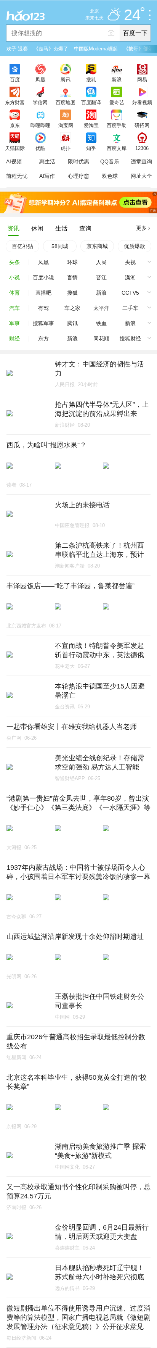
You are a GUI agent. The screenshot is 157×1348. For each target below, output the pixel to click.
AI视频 (14, 161)
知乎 (91, 148)
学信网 (40, 102)
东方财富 (15, 102)
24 (132, 15)
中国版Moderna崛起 (96, 49)
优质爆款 (134, 246)
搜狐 (91, 79)
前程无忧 (16, 176)
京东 (15, 125)
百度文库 (117, 148)
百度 (15, 79)
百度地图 (65, 102)
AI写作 (47, 176)
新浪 (117, 79)
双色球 (110, 176)
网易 (142, 79)
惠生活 (47, 161)
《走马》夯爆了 (51, 49)
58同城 (59, 246)
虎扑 (65, 148)
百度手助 (117, 125)
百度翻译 (91, 102)
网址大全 (141, 176)
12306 (142, 148)
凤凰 (40, 79)
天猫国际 (15, 148)
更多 (141, 228)
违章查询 (141, 161)
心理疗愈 (78, 176)
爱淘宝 (91, 125)
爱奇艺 (116, 102)
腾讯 (65, 79)
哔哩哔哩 (40, 125)
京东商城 (97, 246)
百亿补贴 (22, 246)
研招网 (142, 125)
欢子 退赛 (17, 49)
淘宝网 (65, 125)
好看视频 (142, 102)
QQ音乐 (109, 161)
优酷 (40, 148)
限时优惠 (78, 161)
